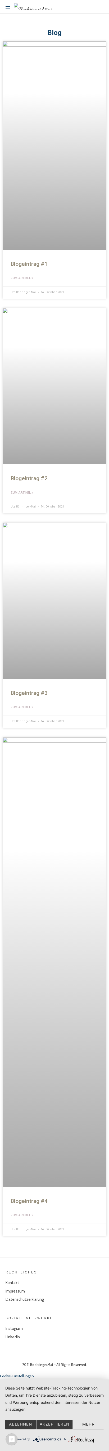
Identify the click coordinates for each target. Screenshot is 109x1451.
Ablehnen (20, 1424)
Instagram (14, 1328)
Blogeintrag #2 (29, 478)
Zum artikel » (22, 278)
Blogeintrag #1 (29, 264)
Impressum (15, 1291)
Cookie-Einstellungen (17, 1376)
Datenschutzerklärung (25, 1299)
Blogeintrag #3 (29, 693)
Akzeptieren (54, 1424)
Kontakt (12, 1282)
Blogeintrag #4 (29, 1201)
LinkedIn (13, 1337)
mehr (88, 1424)
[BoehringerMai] (33, 6)
